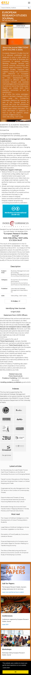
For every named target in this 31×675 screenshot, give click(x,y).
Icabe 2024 (5, 624)
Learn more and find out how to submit (13, 592)
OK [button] (15, 672)
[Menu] (29, 3)
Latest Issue (20, 26)
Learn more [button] (6, 667)
